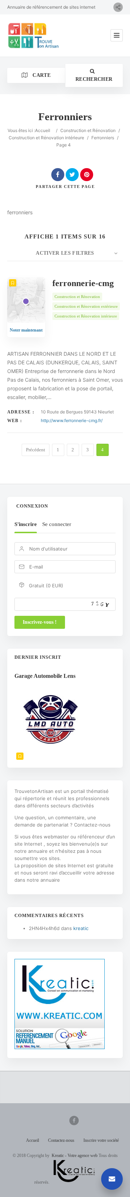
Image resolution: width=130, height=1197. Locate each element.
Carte (41, 75)
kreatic (80, 928)
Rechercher (94, 79)
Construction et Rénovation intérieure (46, 137)
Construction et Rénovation (88, 130)
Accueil (42, 130)
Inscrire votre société (101, 1140)
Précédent (35, 449)
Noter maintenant (26, 330)
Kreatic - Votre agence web (75, 1155)
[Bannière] (59, 1047)
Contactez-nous (61, 1140)
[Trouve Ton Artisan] (34, 35)
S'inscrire (25, 524)
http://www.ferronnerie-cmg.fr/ (72, 420)
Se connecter (56, 524)
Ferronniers (102, 137)
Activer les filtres (65, 253)
